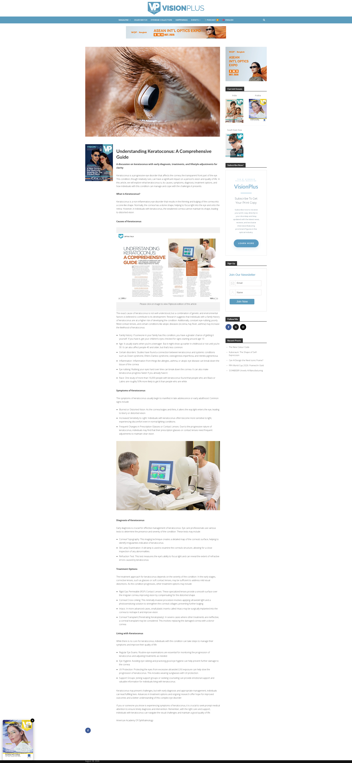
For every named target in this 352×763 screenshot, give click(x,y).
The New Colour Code (239, 347)
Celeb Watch (140, 20)
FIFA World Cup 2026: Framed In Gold (246, 365)
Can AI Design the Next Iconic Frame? (246, 360)
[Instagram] (243, 327)
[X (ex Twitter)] (236, 327)
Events (195, 20)
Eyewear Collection (161, 20)
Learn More (246, 243)
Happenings (182, 20)
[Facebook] (229, 327)
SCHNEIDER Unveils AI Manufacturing (246, 370)
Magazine (124, 20)
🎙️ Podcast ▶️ (211, 20)
